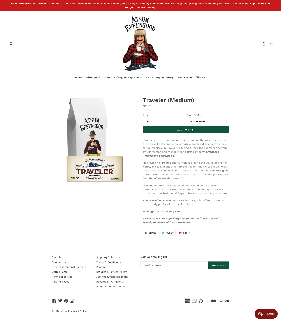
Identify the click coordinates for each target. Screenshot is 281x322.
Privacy (100, 266)
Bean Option (194, 115)
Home (78, 77)
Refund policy (60, 281)
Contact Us (59, 262)
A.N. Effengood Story (160, 77)
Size (145, 115)
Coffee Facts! (60, 271)
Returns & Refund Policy (111, 271)
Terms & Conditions (108, 262)
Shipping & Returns (108, 257)
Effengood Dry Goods (128, 77)
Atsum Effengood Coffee (73, 311)
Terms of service (62, 276)
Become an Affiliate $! (192, 77)
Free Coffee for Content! (111, 286)
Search (56, 257)
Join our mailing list (153, 257)
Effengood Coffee (98, 77)
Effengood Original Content (69, 266)
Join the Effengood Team (112, 276)
